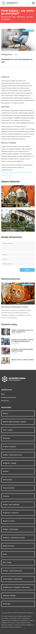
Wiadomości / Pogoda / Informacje (16, 587)
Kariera (5, 471)
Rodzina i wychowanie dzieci (14, 538)
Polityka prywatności (8, 397)
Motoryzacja (7, 480)
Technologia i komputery (12, 579)
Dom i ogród (7, 430)
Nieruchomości (8, 488)
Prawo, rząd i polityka (11, 504)
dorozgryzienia (6, 54)
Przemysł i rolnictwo (10, 513)
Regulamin (5, 400)
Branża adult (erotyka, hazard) (14, 422)
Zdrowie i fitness (9, 595)
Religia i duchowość (10, 529)
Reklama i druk (9, 521)
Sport (5, 554)
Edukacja (6, 438)
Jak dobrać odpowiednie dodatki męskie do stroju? (22, 350)
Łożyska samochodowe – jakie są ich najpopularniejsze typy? (22, 340)
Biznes (5, 413)
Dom (16, 54)
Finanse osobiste (9, 446)
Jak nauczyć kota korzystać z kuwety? (14, 307)
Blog (2, 394)
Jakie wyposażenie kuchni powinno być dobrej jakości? (17, 204)
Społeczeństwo (8, 546)
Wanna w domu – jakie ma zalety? (22, 359)
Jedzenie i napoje (9, 463)
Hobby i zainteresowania (12, 455)
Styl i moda (7, 562)
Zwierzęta (6, 604)
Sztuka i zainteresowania (12, 571)
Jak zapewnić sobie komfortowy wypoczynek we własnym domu (14, 228)
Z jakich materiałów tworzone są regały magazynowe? (22, 331)
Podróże (6, 496)
